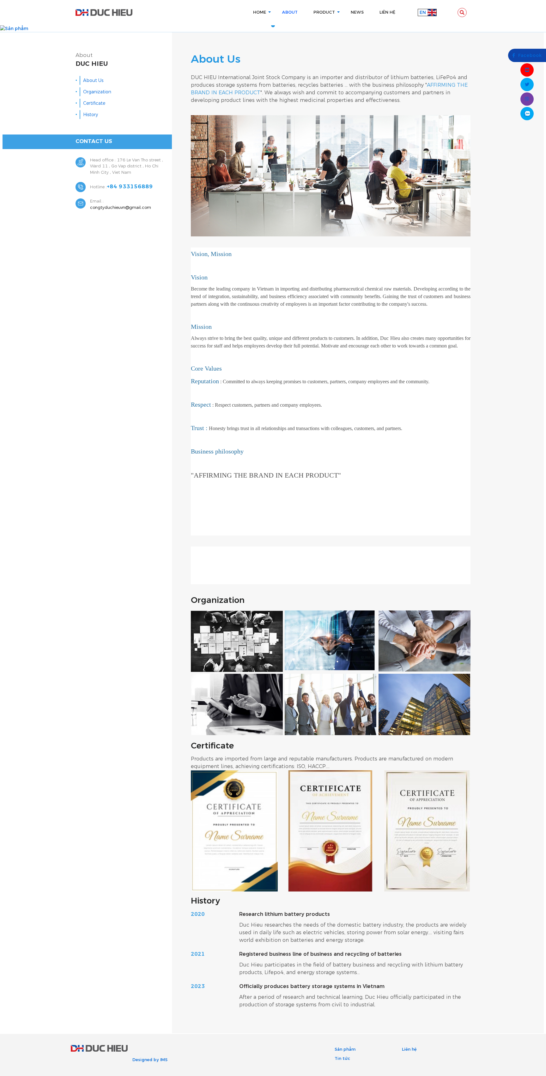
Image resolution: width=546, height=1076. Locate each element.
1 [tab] (273, 25)
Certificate (94, 103)
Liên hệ (409, 1049)
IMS (163, 1059)
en (423, 12)
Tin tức (342, 1058)
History (90, 114)
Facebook (530, 55)
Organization (97, 92)
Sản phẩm (345, 1049)
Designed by (145, 1059)
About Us (93, 80)
